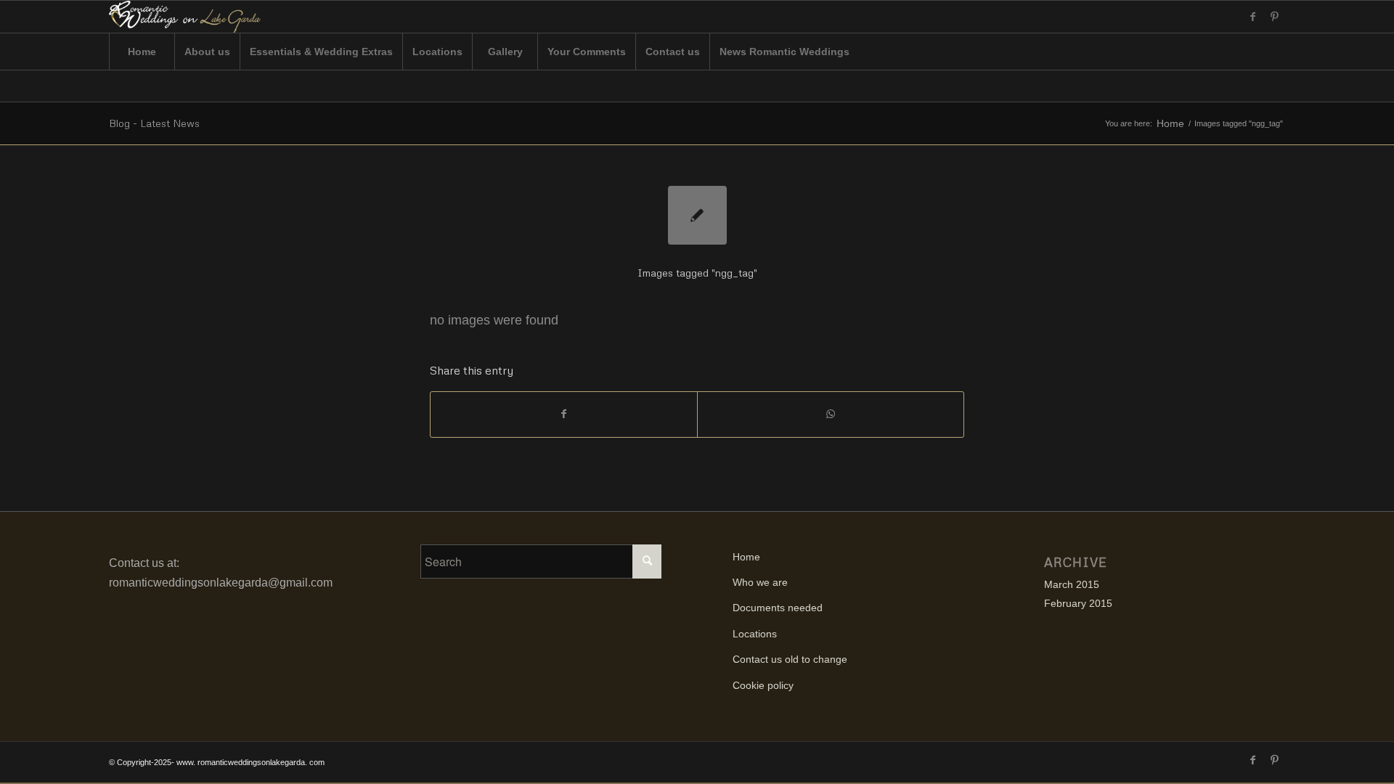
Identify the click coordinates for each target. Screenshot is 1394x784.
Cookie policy (763, 685)
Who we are (760, 582)
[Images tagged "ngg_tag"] (697, 215)
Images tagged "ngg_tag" (697, 272)
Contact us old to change (790, 659)
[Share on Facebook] (564, 414)
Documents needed (778, 607)
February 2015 (1078, 603)
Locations (755, 634)
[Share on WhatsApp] (830, 414)
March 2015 (1071, 584)
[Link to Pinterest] (1274, 17)
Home (1170, 123)
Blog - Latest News (154, 123)
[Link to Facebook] (1252, 17)
